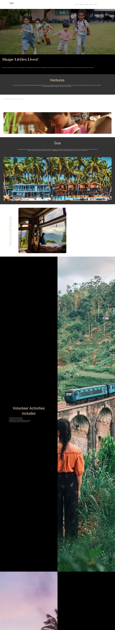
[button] (81, 4)
